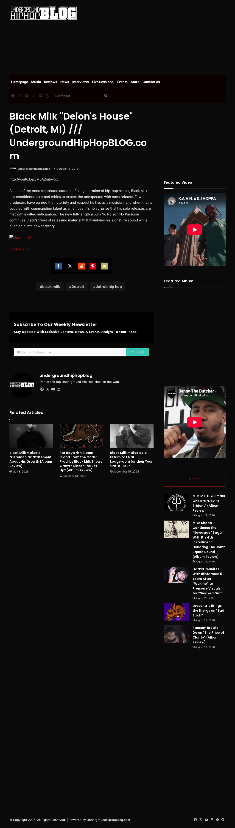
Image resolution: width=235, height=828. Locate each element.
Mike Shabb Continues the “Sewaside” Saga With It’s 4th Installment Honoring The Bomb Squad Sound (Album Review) (209, 540)
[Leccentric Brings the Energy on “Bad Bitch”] (176, 612)
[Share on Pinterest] (93, 266)
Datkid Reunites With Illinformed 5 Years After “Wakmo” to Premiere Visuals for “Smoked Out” (207, 581)
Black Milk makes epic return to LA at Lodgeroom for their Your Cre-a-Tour (131, 459)
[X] (47, 389)
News (64, 82)
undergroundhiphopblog (34, 168)
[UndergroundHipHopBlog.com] (43, 13)
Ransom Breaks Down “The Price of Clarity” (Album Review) (208, 635)
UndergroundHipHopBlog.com (108, 820)
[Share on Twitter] (70, 266)
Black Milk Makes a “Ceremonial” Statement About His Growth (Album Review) (30, 459)
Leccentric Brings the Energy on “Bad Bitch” (208, 610)
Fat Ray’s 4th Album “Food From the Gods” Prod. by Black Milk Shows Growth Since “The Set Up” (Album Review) (81, 461)
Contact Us (151, 82)
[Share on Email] (104, 266)
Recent (195, 479)
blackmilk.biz (19, 249)
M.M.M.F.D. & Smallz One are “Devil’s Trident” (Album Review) (209, 503)
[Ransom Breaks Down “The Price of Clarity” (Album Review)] (176, 634)
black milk (51, 286)
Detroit (77, 286)
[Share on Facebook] (58, 266)
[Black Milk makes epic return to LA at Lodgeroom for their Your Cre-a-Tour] (132, 436)
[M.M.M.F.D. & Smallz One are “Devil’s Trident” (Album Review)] (176, 502)
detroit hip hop (108, 286)
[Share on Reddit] (81, 266)
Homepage (19, 82)
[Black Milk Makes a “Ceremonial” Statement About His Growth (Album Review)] (31, 436)
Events (122, 82)
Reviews (50, 82)
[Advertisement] (159, 37)
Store (135, 82)
